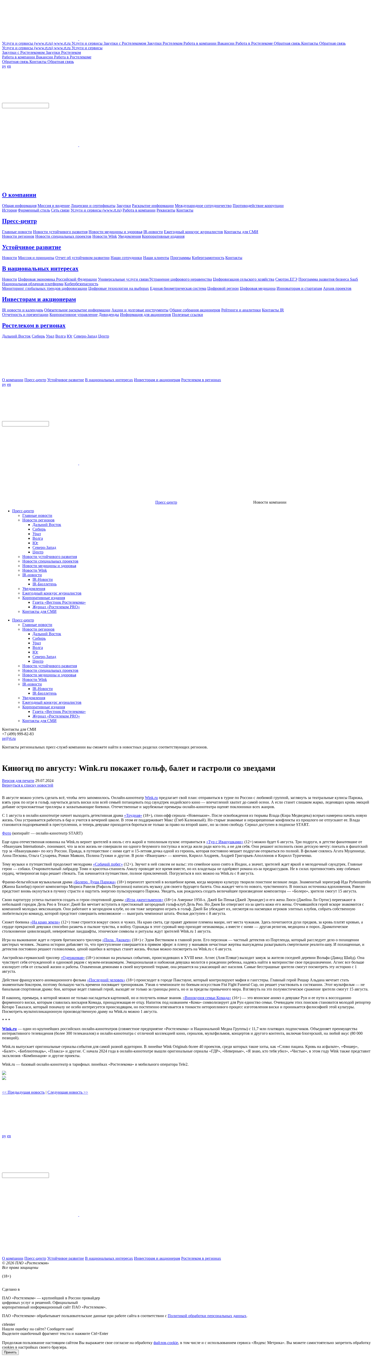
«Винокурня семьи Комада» (207, 998)
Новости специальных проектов (50, 561)
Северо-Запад (44, 547)
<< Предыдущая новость (23, 1092)
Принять (10, 1352)
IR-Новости (42, 579)
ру (4, 66)
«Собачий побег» (108, 864)
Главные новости (37, 515)
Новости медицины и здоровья (49, 566)
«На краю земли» (45, 922)
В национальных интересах (40, 268)
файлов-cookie (166, 1342)
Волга (37, 538)
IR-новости (32, 575)
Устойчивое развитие (31, 247)
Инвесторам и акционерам (39, 299)
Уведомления (33, 588)
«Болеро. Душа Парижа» (94, 882)
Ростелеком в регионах (33, 325)
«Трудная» (133, 815)
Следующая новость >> (67, 1092)
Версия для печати (18, 780)
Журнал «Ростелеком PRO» (56, 607)
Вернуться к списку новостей (27, 785)
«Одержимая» (73, 957)
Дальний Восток (46, 524)
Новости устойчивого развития (49, 556)
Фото (6, 833)
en (9, 66)
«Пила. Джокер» (116, 940)
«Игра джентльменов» (144, 900)
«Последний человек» (106, 980)
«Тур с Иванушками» (224, 842)
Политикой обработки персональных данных (207, 1316)
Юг (35, 543)
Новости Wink (34, 570)
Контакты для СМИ (39, 611)
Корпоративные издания (43, 598)
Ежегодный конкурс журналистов (51, 593)
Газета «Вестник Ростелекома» (59, 602)
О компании (19, 194)
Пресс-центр (19, 221)
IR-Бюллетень (44, 584)
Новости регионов (38, 520)
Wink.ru (151, 797)
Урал (36, 534)
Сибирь (39, 529)
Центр (37, 552)
